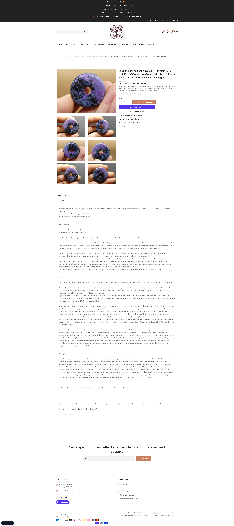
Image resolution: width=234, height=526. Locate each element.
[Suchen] (85, 32)
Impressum (123, 488)
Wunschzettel (125, 115)
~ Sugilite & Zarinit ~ (133, 122)
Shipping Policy (125, 491)
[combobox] (72, 32)
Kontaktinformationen (167, 515)
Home (69, 56)
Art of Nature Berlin (132, 119)
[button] (174, 31)
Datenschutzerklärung (129, 515)
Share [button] (123, 126)
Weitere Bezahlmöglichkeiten (137, 112)
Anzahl (121, 98)
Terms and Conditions (127, 495)
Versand (127, 83)
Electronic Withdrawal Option (129, 499)
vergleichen (138, 115)
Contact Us (123, 484)
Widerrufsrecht (169, 513)
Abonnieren (143, 458)
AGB (139, 515)
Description (62, 195)
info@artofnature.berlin (66, 491)
